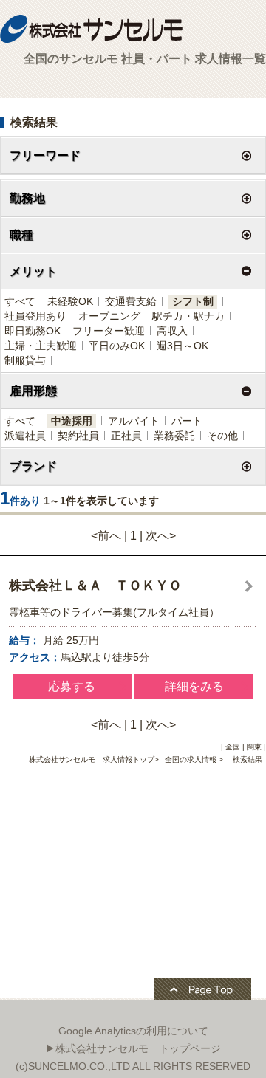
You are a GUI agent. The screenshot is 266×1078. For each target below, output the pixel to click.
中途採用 (71, 421)
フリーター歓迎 (108, 331)
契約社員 (78, 436)
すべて (19, 301)
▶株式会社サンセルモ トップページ (133, 1048)
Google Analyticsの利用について (133, 1031)
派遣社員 (25, 436)
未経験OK (70, 301)
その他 (222, 436)
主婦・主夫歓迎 (40, 345)
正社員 (126, 436)
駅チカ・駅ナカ (188, 316)
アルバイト (134, 421)
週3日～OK (182, 345)
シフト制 (193, 301)
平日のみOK (117, 345)
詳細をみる (194, 686)
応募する (71, 686)
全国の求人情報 (192, 759)
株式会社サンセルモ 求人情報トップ (91, 759)
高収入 (172, 331)
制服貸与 (25, 360)
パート (186, 421)
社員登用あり (35, 316)
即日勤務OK (32, 331)
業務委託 (174, 436)
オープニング (109, 316)
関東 (254, 747)
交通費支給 (131, 301)
